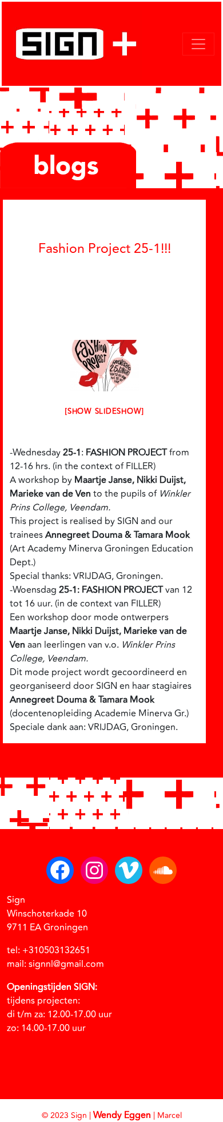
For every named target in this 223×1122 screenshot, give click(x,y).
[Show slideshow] (104, 411)
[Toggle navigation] (198, 44)
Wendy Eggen (122, 1115)
